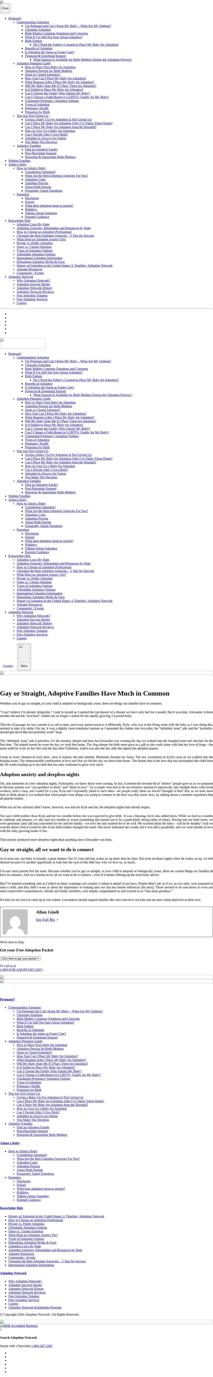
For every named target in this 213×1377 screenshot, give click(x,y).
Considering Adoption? (40, 172)
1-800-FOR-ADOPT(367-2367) (21, 969)
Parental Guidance (37, 217)
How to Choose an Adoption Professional (44, 232)
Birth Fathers (33, 41)
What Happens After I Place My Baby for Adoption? (59, 82)
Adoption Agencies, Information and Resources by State (53, 228)
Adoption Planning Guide (34, 63)
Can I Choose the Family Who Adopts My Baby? (57, 93)
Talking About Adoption (41, 213)
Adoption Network (20, 277)
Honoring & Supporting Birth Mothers (50, 157)
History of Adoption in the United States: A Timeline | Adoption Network (65, 265)
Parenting (23, 194)
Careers (22, 303)
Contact (8, 665)
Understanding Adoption (33, 22)
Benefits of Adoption (38, 48)
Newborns (32, 198)
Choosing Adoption (38, 29)
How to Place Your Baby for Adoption (50, 67)
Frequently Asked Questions (43, 190)
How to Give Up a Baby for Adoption (50, 130)
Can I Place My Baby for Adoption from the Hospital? (60, 127)
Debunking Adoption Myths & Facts (41, 262)
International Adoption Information (39, 258)
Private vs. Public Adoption (35, 243)
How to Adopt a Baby (31, 168)
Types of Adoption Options (34, 250)
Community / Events (30, 273)
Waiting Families (19, 160)
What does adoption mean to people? (49, 205)
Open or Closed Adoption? (42, 74)
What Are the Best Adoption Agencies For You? (56, 175)
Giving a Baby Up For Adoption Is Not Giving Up (58, 119)
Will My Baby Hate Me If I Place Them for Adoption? (60, 86)
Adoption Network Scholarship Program (35, 1307)
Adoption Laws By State (33, 224)
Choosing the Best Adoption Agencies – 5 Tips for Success (55, 235)
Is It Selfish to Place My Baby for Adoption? (54, 89)
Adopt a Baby (17, 164)
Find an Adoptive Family (41, 149)
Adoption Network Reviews (35, 291)
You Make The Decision (41, 142)
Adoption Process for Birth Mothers (48, 71)
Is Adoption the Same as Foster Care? (49, 52)
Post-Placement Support (40, 153)
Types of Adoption (37, 104)
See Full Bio (45, 920)
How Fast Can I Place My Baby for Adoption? (55, 78)
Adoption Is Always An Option (45, 138)
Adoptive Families (29, 145)
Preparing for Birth (37, 112)
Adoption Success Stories (33, 284)
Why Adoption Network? (33, 280)
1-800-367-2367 (42, 1346)
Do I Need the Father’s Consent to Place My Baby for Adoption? (76, 44)
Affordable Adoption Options (36, 254)
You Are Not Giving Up (32, 116)
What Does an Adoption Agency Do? (41, 239)
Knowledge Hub (19, 220)
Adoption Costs (35, 179)
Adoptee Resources (29, 269)
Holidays (31, 209)
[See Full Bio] (57, 919)
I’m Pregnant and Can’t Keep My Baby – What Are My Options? (68, 26)
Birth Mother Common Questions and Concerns (56, 33)
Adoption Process (36, 183)
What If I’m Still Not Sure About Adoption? (54, 37)
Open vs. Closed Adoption (34, 247)
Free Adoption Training (32, 295)
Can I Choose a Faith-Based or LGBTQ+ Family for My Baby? (67, 97)
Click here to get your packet (20, 958)
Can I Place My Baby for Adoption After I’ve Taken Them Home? (69, 123)
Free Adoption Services (32, 299)
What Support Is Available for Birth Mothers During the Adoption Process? (82, 59)
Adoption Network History (34, 288)
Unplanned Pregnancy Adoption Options (52, 101)
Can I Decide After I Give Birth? (46, 134)
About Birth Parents (38, 187)
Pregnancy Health (36, 108)
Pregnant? (14, 18)
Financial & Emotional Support (45, 56)
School (29, 202)
